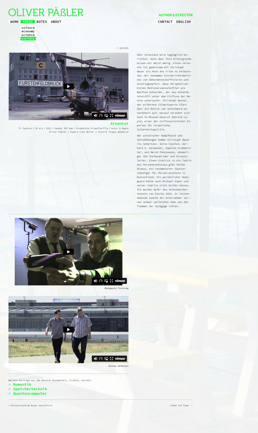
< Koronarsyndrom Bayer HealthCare (30, 405)
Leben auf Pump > (181, 405)
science (28, 35)
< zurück (122, 48)
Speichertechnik (30, 388)
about (56, 21)
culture (28, 27)
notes (42, 21)
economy (28, 31)
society (28, 38)
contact (165, 21)
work (14, 21)
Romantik (22, 384)
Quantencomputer (30, 393)
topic (27, 21)
